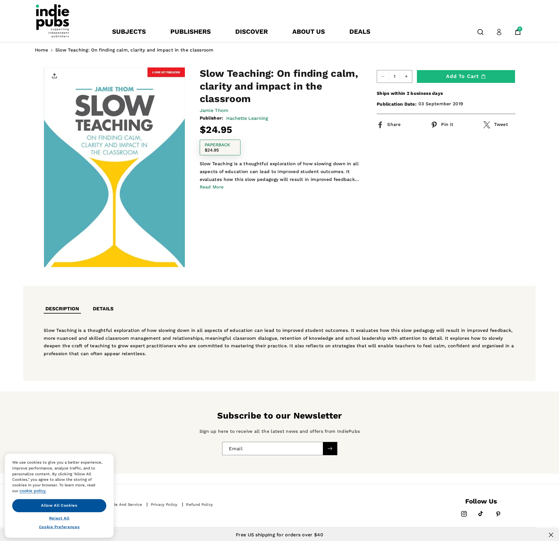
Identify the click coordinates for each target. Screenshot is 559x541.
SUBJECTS (129, 31)
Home (41, 50)
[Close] (551, 535)
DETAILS (103, 309)
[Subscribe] (330, 448)
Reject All (59, 518)
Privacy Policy (164, 504)
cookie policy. (33, 490)
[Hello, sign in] (499, 32)
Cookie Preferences (59, 527)
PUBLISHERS (190, 31)
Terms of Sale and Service (116, 504)
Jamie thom (214, 110)
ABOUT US (308, 31)
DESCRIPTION (62, 309)
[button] (480, 32)
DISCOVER (251, 31)
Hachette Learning (247, 118)
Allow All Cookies (59, 505)
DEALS (359, 31)
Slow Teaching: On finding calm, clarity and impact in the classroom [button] (134, 50)
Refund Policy (199, 504)
